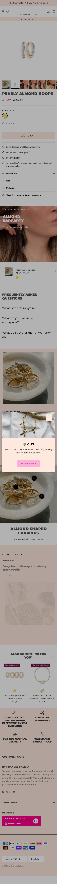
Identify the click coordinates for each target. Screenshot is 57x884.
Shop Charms (28, 463)
